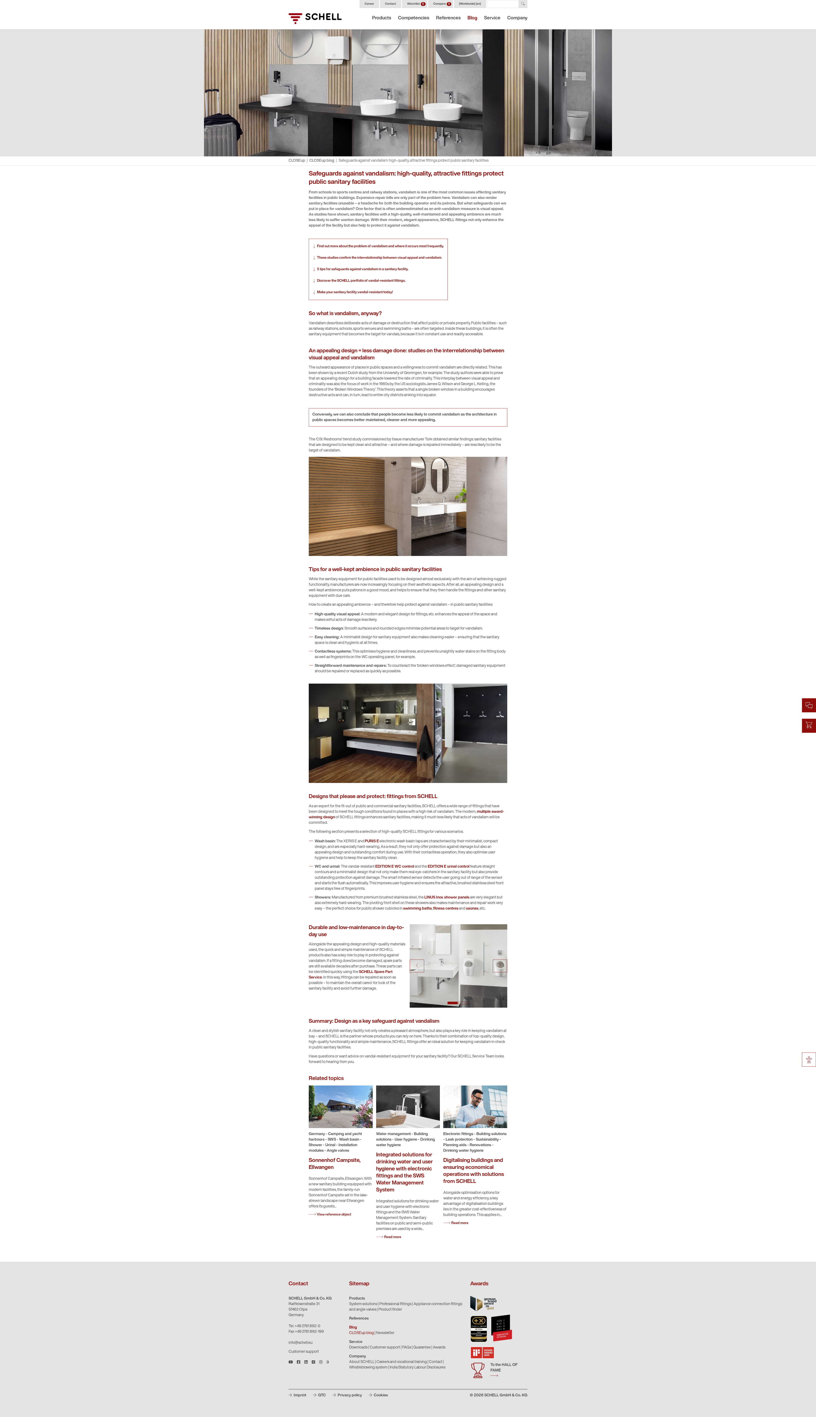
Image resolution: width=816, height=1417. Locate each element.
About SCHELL (361, 1362)
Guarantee (422, 1348)
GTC (321, 1395)
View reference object (334, 1214)
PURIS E (372, 841)
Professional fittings (395, 1304)
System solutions (363, 1304)
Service (492, 18)
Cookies (380, 1395)
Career (369, 4)
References (448, 18)
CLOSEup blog (321, 161)
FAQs (406, 1348)
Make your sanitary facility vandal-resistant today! (355, 292)
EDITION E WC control (394, 867)
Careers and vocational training (402, 1362)
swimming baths (417, 909)
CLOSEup (297, 161)
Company (517, 18)
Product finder (390, 1310)
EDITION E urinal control (448, 867)
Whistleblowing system (368, 1368)
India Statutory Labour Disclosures (417, 1368)
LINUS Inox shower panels (446, 898)
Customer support (304, 1352)
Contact (390, 4)
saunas (472, 909)
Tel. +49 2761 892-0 (304, 1326)
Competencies (413, 18)
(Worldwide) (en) (470, 4)
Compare (441, 4)
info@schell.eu (301, 1343)
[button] (417, 966)
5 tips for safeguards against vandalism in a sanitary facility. (362, 269)
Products (381, 18)
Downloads (358, 1348)
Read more (392, 1237)
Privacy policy (349, 1395)
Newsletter (385, 1333)
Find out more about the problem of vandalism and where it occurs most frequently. (380, 246)
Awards (439, 1348)
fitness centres (445, 909)
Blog (472, 18)
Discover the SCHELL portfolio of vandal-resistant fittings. (361, 281)
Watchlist (415, 4)
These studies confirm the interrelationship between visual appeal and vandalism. (379, 258)
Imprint (299, 1395)
